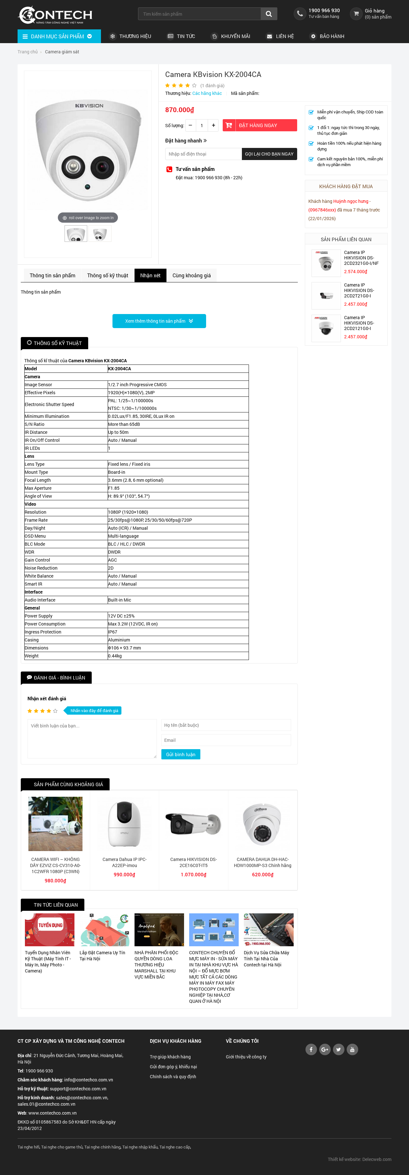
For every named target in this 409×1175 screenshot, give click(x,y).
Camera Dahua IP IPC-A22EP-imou (125, 862)
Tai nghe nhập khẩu (140, 1147)
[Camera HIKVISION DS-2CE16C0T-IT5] (193, 849)
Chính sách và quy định (173, 1076)
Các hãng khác (207, 93)
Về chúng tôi (242, 1041)
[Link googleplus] (325, 1053)
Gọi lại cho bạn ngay (269, 154)
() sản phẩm (378, 17)
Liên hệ (284, 36)
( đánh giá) (212, 85)
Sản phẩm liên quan (346, 239)
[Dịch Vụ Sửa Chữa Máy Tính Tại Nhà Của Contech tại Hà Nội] (268, 930)
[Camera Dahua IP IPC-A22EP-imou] (124, 849)
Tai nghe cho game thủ (61, 1147)
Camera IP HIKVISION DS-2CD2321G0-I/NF (361, 257)
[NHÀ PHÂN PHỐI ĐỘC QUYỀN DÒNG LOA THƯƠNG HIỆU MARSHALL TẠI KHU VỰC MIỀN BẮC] (159, 930)
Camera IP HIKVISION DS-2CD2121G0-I (359, 322)
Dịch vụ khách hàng (175, 1041)
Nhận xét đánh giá (46, 698)
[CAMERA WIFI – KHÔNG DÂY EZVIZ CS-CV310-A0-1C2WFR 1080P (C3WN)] (55, 849)
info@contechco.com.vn (88, 1080)
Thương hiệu (134, 36)
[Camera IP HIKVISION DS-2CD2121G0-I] (326, 340)
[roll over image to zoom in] (87, 149)
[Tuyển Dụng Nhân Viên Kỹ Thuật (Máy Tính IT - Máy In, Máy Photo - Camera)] (49, 930)
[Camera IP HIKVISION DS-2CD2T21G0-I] (326, 307)
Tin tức (185, 36)
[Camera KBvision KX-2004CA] (76, 239)
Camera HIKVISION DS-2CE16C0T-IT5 (193, 862)
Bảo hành (331, 36)
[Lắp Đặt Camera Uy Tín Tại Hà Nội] (104, 930)
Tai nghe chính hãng (102, 1147)
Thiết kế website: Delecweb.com (359, 1159)
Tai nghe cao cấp (174, 1147)
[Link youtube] (311, 1053)
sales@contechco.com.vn (81, 1097)
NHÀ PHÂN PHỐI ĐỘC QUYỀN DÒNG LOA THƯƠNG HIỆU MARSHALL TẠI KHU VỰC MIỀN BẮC (156, 964)
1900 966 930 (324, 10)
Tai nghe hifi (28, 1147)
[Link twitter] (338, 1053)
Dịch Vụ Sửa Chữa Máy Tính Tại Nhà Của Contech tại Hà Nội (266, 958)
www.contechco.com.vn (52, 1113)
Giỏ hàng (375, 10)
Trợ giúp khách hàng (170, 1057)
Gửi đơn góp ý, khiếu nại (173, 1067)
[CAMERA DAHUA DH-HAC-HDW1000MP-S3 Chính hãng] (263, 849)
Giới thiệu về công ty (246, 1057)
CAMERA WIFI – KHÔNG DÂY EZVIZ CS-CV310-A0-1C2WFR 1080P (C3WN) (55, 865)
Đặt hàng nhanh (183, 140)
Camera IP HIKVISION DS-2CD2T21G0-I (359, 290)
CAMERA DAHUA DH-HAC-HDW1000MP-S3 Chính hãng (262, 862)
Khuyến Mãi (235, 36)
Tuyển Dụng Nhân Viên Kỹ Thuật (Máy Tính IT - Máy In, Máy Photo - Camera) (48, 961)
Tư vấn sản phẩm (195, 168)
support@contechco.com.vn (78, 1089)
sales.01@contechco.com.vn (46, 1104)
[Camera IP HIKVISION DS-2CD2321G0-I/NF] (326, 275)
